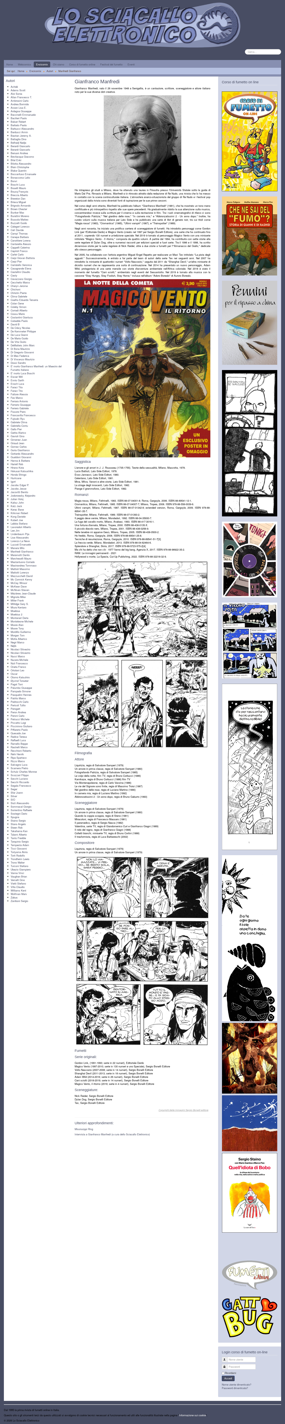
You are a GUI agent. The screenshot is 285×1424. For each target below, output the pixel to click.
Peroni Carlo (17, 716)
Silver (14, 796)
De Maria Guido (19, 338)
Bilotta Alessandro (21, 163)
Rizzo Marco (18, 761)
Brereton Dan (18, 198)
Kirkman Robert (19, 513)
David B (15, 324)
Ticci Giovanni (19, 848)
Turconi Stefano (19, 866)
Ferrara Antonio (19, 401)
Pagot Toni (17, 684)
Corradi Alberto (19, 310)
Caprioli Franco (19, 251)
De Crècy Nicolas (20, 328)
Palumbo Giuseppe (21, 688)
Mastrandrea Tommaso (23, 565)
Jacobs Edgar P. (20, 485)
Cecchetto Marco (20, 282)
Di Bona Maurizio (20, 349)
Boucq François (19, 191)
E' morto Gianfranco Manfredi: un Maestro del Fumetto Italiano (36, 368)
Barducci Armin (19, 132)
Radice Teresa (19, 736)
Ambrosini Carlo (19, 101)
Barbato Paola (19, 125)
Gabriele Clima (19, 422)
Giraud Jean (17, 443)
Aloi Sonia (16, 94)
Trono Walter (18, 862)
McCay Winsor (19, 583)
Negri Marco (17, 642)
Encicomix (42, 64)
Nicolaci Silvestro (20, 649)
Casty (14, 275)
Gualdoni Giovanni (21, 457)
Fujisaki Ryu (18, 419)
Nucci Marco (18, 656)
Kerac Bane (17, 509)
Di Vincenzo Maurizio (23, 359)
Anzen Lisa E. (19, 107)
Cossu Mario (18, 314)
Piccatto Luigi (18, 723)
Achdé (14, 87)
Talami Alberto (19, 834)
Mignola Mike (18, 597)
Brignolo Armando (21, 205)
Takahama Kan (19, 831)
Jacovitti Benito (19, 492)
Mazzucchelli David (22, 576)
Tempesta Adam (20, 845)
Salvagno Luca (19, 764)
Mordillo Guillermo (21, 632)
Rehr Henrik (17, 754)
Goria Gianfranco (20, 450)
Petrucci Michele (20, 719)
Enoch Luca (17, 384)
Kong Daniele (18, 516)
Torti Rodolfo (18, 855)
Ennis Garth (17, 380)
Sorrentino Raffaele (21, 810)
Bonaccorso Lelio (20, 177)
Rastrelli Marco (19, 747)
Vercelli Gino (18, 880)
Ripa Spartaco (19, 757)
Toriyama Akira (19, 852)
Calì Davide (17, 230)
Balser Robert (18, 121)
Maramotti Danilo (20, 555)
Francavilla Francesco (23, 415)
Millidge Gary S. (20, 604)
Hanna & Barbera (20, 460)
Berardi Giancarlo (20, 146)
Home (9, 64)
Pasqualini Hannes (21, 695)
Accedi (228, 1378)
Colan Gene (17, 303)
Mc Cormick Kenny (21, 579)
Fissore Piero (18, 412)
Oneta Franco (18, 667)
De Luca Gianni (19, 335)
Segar (14, 789)
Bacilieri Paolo (19, 118)
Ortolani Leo (17, 670)
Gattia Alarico (18, 432)
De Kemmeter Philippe (23, 331)
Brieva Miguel (18, 202)
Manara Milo (17, 548)
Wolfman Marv (19, 894)
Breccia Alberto (19, 195)
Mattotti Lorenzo (20, 572)
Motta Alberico (19, 639)
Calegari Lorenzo (20, 226)
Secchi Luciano (19, 778)
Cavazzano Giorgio (21, 279)
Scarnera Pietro (19, 768)
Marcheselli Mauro (21, 558)
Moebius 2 (16, 614)
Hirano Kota (17, 467)
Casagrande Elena (21, 268)
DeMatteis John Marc (23, 345)
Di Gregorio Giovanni (22, 352)
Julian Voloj (17, 499)
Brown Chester (19, 209)
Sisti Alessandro (20, 803)
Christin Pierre (19, 293)
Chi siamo (58, 64)
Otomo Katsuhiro (20, 677)
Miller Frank (17, 600)
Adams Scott (18, 90)
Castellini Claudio (20, 272)
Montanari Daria (19, 618)
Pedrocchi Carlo (19, 702)
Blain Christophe (20, 167)
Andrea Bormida (20, 104)
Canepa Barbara (20, 237)
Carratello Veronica (21, 265)
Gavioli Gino (17, 436)
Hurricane (16, 478)
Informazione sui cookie (192, 1415)
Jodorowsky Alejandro (23, 495)
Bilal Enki (16, 160)
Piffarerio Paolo (19, 730)
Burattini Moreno (20, 216)
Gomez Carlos (19, 446)
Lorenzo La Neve (20, 541)
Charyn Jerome (19, 286)
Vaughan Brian (19, 876)
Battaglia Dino (18, 139)
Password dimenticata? (235, 1388)
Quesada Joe (18, 733)
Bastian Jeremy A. (21, 135)
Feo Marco (17, 398)
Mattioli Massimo (20, 569)
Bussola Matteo (19, 219)
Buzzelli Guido (19, 223)
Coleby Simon (18, 307)
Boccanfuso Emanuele (23, 174)
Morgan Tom (18, 635)
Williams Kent (18, 890)
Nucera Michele (19, 660)
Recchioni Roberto (21, 750)
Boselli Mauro (18, 188)
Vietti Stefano (18, 883)
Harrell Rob (17, 464)
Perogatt (15, 709)
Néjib (13, 646)
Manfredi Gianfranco (22, 551)
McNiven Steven (20, 590)
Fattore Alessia (19, 394)
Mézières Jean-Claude (23, 593)
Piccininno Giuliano (21, 726)
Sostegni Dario (19, 813)
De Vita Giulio (18, 342)
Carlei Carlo (17, 254)
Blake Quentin (19, 170)
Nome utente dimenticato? (236, 1384)
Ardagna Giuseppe (21, 111)
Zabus (14, 897)
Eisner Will (17, 377)
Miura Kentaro (18, 607)
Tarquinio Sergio (20, 841)
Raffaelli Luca (18, 740)
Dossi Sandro (18, 363)
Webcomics (24, 64)
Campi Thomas (19, 233)
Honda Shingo (18, 474)
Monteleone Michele (22, 621)
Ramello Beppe (19, 743)
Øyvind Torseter (19, 681)
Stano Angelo (18, 824)
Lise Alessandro (20, 537)
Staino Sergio (18, 820)
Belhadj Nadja (18, 142)
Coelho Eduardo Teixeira (24, 300)
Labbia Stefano (19, 523)
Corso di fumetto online (82, 64)
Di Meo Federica (20, 356)
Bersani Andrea (19, 153)
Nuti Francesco (19, 663)
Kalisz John (17, 502)
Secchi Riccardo (20, 782)
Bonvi (14, 181)
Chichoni (15, 289)
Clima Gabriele (19, 296)
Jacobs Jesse (18, 488)
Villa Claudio (18, 887)
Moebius (15, 611)
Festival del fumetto (111, 64)
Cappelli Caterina (20, 247)
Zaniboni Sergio (19, 901)
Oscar (14, 674)
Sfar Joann (17, 792)
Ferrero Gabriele (20, 408)
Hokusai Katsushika (22, 471)
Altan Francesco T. (21, 97)
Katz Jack (16, 506)
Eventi (131, 64)
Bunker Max (17, 212)
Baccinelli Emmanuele (23, 114)
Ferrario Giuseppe (21, 405)
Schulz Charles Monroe (24, 771)
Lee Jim (15, 530)
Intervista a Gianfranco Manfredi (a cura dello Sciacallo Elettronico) (112, 1134)
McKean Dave (19, 586)
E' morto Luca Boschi (23, 373)
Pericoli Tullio (18, 705)
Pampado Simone (21, 691)
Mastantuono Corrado (23, 562)
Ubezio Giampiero (21, 869)
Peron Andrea (18, 712)
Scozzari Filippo (20, 775)
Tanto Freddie (18, 838)
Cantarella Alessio (21, 244)
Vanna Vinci (17, 873)
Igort (13, 481)
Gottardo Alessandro (22, 453)
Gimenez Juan (19, 439)
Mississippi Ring (84, 1129)
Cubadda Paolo (19, 321)
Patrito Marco (18, 698)
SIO (13, 799)
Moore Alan (17, 625)
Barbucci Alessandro (22, 128)
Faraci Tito (17, 387)
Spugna (15, 817)
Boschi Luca (18, 184)
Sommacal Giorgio (21, 806)
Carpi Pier (16, 261)
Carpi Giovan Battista (23, 258)
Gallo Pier (16, 429)
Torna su (276, 1420)
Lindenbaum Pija (20, 534)
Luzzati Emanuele (21, 544)
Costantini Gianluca (22, 317)
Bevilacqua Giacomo (22, 156)
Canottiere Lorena (20, 240)
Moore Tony (17, 628)
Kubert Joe (17, 520)
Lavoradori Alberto (21, 527)
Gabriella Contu (19, 425)
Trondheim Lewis (20, 859)
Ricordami (230, 1373)
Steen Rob (16, 827)
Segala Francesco (21, 785)
